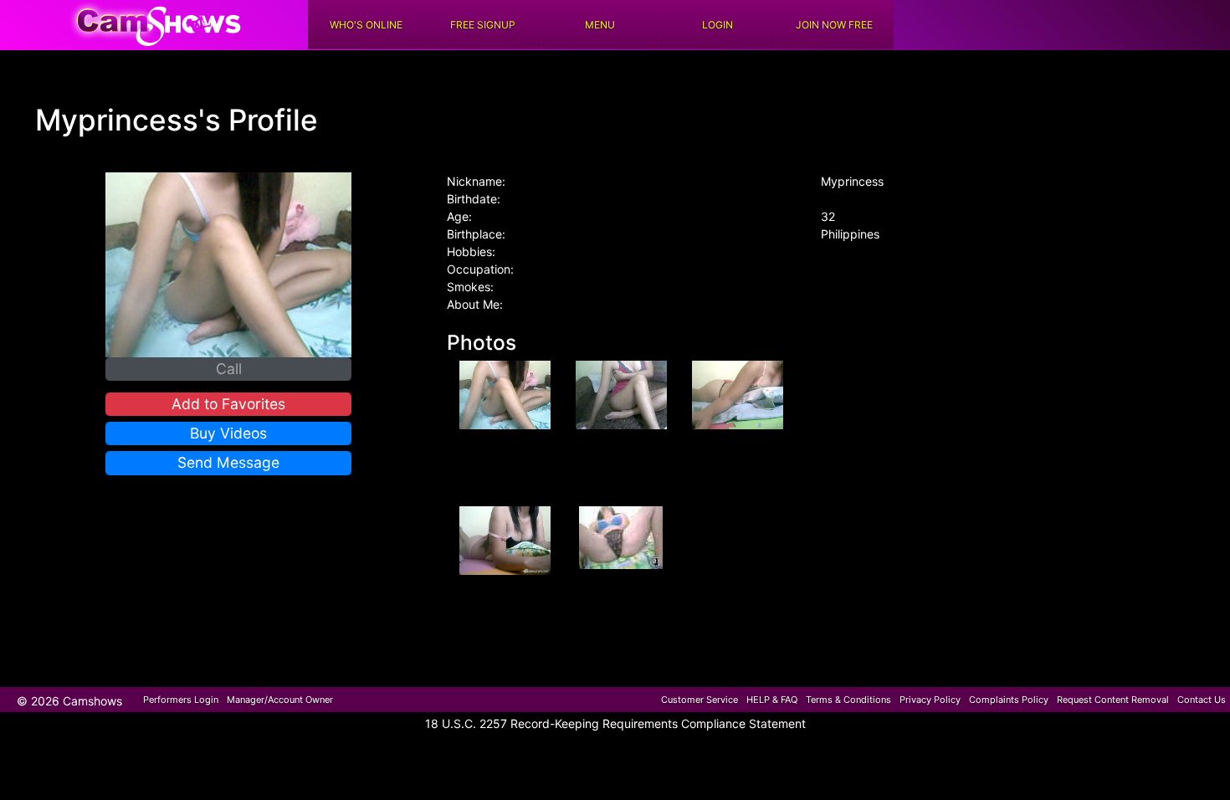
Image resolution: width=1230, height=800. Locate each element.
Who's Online (366, 24)
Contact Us (1201, 699)
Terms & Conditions (848, 699)
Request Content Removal (1113, 699)
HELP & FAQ (771, 699)
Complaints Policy (1008, 699)
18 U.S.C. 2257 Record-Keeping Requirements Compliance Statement (615, 723)
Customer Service (699, 699)
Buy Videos (228, 433)
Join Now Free (834, 24)
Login (717, 24)
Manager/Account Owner (280, 699)
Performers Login (180, 699)
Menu (600, 24)
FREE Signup (482, 24)
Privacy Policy (930, 699)
